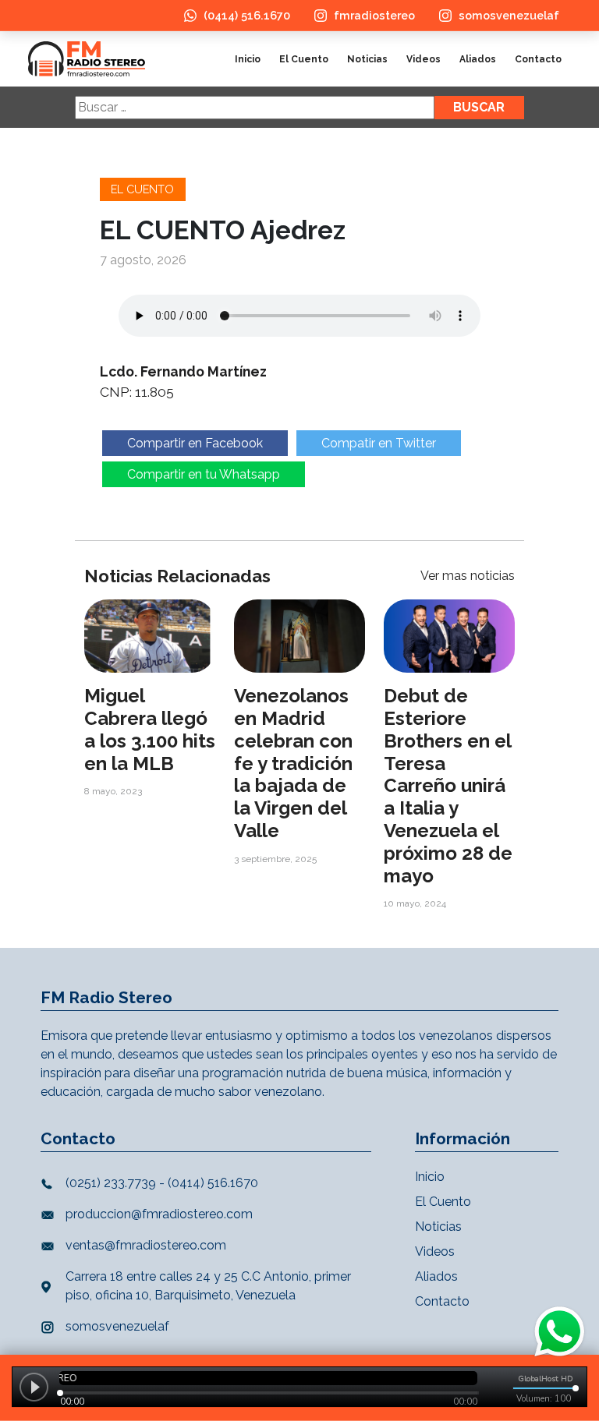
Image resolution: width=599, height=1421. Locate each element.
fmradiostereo (374, 15)
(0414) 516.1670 (247, 15)
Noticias (367, 59)
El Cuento (303, 59)
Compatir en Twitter (378, 443)
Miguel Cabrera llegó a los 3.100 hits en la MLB (149, 729)
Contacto (538, 59)
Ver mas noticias (467, 575)
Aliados (477, 59)
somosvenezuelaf (509, 15)
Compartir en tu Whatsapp (203, 474)
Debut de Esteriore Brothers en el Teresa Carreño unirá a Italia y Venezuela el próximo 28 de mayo (448, 785)
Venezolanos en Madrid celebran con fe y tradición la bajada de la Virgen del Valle (293, 763)
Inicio (248, 59)
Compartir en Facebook (195, 443)
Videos (423, 59)
